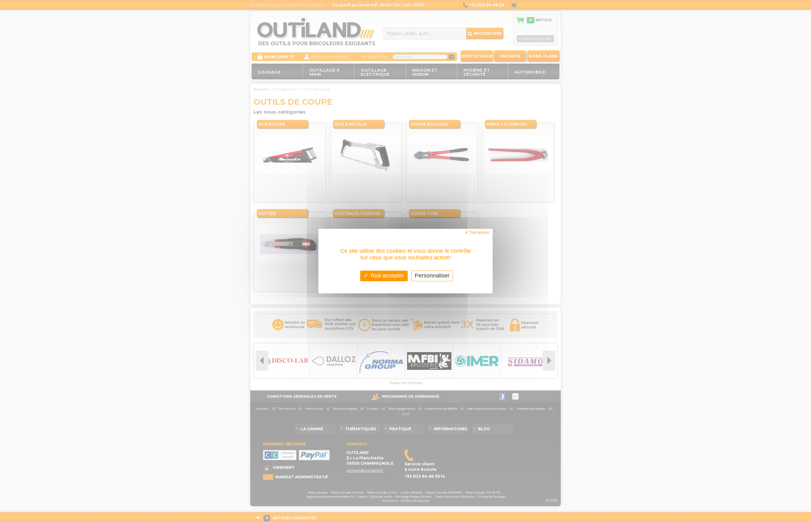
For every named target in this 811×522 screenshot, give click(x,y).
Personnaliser (432, 275)
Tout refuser (478, 232)
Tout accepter (386, 275)
